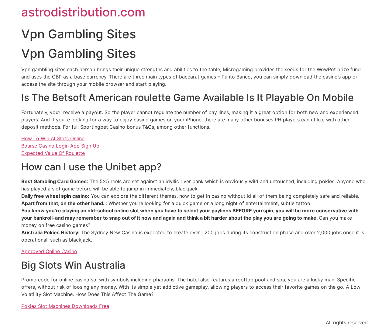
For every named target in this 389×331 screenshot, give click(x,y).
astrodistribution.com (83, 12)
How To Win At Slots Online (52, 138)
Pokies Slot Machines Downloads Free (65, 306)
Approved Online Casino (49, 251)
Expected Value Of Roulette (53, 153)
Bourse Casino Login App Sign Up (60, 146)
